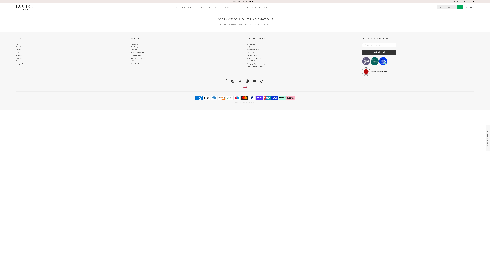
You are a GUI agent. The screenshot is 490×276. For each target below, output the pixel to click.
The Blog (134, 47)
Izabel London (251, 103)
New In (179, 7)
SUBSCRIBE (379, 52)
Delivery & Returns (253, 50)
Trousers (19, 58)
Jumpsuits (20, 64)
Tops (216, 7)
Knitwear (19, 55)
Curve (227, 7)
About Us (134, 44)
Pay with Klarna (253, 61)
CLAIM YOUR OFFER (488, 138)
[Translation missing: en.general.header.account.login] (473, 2)
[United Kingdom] (245, 87)
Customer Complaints (255, 66)
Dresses (203, 7)
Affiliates (134, 61)
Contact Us (251, 44)
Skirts (18, 61)
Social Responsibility (138, 52)
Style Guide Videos (137, 64)
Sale (238, 7)
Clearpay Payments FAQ (256, 64)
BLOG (262, 7)
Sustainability (136, 55)
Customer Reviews (138, 58)
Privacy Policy (252, 55)
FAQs (249, 47)
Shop (191, 7)
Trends (250, 7)
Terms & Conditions (254, 58)
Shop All (19, 47)
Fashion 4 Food (136, 50)
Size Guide (250, 52)
